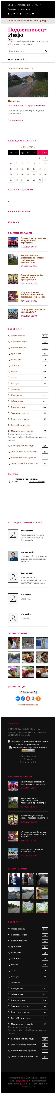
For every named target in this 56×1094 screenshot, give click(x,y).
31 (45, 180)
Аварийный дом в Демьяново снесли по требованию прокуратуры (32, 258)
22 (34, 174)
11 (11, 169)
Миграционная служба (22, 431)
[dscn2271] (28, 907)
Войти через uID (28, 692)
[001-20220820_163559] (14, 657)
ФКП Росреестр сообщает (23, 451)
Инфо (27, 32)
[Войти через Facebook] (23, 698)
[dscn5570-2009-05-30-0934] (14, 879)
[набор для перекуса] (42, 672)
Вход (10, 5)
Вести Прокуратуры (20, 425)
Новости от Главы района (23, 457)
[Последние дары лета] (28, 672)
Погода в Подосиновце (27, 479)
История (15, 383)
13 (22, 169)
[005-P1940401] (14, 643)
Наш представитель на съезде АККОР (33, 311)
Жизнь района (18, 335)
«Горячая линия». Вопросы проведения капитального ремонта (33, 294)
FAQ (36, 5)
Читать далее (15, 120)
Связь (13, 377)
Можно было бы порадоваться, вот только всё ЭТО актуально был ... (33, 578)
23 (40, 174)
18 (11, 174)
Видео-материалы (20, 419)
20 (22, 174)
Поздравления (18, 407)
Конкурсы (16, 359)
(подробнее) (22, 1081)
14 (28, 169)
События (15, 365)
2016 (19, 68)
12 (17, 169)
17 (45, 169)
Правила (12, 9)
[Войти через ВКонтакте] (18, 698)
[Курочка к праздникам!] (42, 657)
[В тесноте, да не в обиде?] (42, 879)
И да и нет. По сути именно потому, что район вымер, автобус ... (34, 557)
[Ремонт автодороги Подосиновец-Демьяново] (14, 907)
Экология (15, 389)
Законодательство (20, 413)
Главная (12, 68)
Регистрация (23, 5)
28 (28, 180)
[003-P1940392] (28, 643)
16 (40, 169)
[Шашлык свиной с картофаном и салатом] (28, 657)
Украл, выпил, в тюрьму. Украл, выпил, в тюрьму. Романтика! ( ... (32, 535)
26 (17, 180)
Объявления (17, 401)
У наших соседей (19, 341)
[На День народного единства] (14, 672)
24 (45, 174)
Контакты (25, 9)
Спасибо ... (26, 596)
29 (34, 180)
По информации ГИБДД (22, 445)
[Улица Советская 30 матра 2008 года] (14, 893)
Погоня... (14, 101)
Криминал (16, 353)
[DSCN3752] (28, 879)
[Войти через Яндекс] (28, 698)
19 (17, 174)
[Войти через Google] (33, 698)
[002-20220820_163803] (42, 643)
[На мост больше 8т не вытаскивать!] (42, 893)
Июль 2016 (28, 147)
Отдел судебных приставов (24, 463)
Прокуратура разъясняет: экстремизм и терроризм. (34, 240)
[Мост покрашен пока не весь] (28, 893)
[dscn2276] (42, 907)
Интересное (17, 395)
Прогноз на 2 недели (37, 481)
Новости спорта (19, 347)
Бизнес (14, 371)
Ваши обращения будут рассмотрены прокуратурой (33, 277)
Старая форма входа (28, 705)
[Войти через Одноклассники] (38, 698)
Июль (26, 68)
